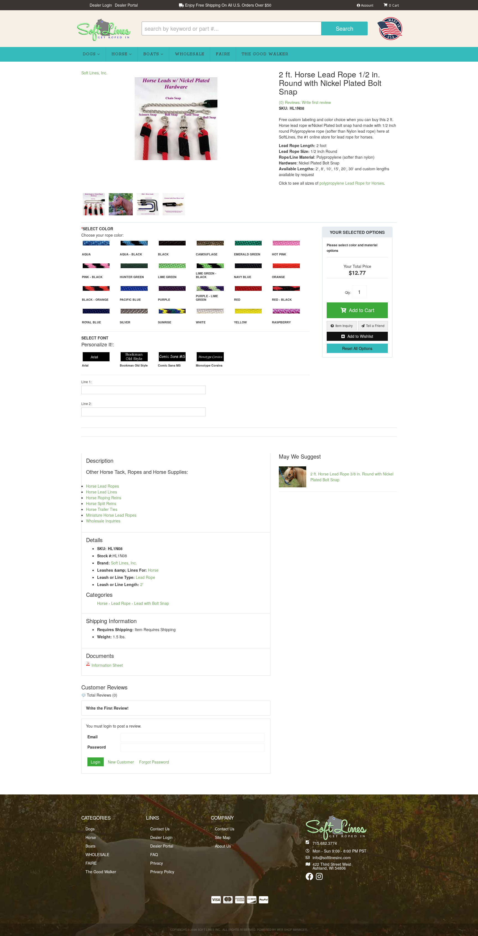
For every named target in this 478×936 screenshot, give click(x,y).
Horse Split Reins (101, 503)
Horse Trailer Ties (101, 509)
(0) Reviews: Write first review (305, 102)
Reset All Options (357, 348)
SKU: (283, 108)
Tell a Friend (375, 325)
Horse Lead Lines (101, 492)
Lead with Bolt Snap (151, 603)
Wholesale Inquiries (103, 521)
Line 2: (86, 403)
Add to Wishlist (360, 336)
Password (96, 747)
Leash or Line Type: (116, 577)
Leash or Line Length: (118, 584)
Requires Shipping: (115, 629)
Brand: (103, 563)
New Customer (121, 762)
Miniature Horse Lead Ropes (111, 515)
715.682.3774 (325, 843)
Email (92, 736)
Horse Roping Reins (103, 497)
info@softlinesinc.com (332, 857)
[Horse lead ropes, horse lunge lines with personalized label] (174, 204)
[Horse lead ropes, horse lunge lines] (121, 204)
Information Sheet (107, 665)
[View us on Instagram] (319, 877)
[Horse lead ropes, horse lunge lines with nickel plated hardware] (176, 118)
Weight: (104, 636)
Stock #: (105, 555)
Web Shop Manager (292, 930)
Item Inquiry (344, 325)
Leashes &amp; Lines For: (122, 570)
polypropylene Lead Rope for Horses (351, 183)
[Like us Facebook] (309, 877)
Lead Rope (145, 577)
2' (141, 584)
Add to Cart (361, 309)
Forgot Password (154, 762)
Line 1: (86, 381)
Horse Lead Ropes (102, 486)
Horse (153, 570)
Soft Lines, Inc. (94, 72)
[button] (255, 28)
